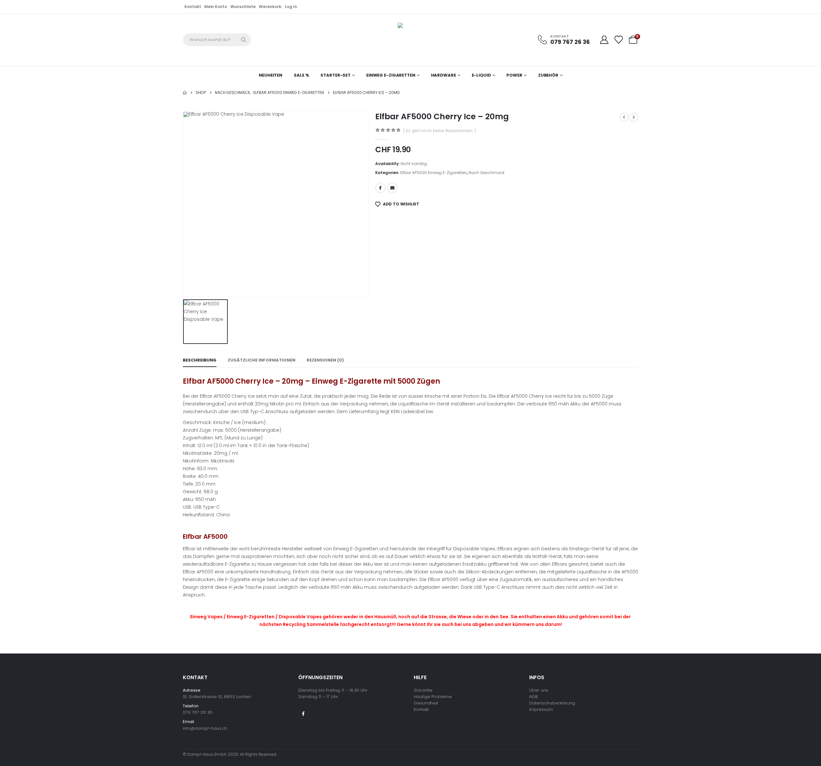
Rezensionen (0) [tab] (325, 360)
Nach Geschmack (486, 172)
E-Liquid (481, 75)
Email (392, 188)
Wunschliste (243, 6)
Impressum (541, 709)
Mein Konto (215, 6)
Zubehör (548, 75)
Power (514, 75)
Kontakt (192, 6)
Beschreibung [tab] (199, 360)
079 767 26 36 (198, 712)
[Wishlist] (619, 40)
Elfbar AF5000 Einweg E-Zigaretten (433, 172)
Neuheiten (270, 75)
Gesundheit (426, 703)
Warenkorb (270, 6)
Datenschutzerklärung (552, 703)
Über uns (538, 690)
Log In (291, 6)
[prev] (624, 117)
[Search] (244, 39)
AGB (533, 697)
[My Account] (604, 40)
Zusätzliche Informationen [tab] (261, 360)
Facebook (380, 188)
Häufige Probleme (433, 697)
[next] (633, 117)
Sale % (301, 75)
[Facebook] (303, 714)
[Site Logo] (407, 40)
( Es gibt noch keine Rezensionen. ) (439, 131)
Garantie (423, 690)
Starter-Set (335, 75)
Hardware (443, 75)
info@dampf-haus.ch (205, 728)
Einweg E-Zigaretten (390, 75)
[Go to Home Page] (185, 92)
